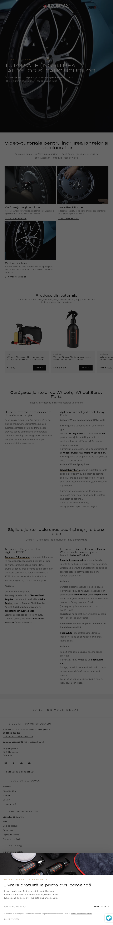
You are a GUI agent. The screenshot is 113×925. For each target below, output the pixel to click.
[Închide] (108, 857)
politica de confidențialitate (81, 914)
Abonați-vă (100, 907)
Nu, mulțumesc (12, 919)
